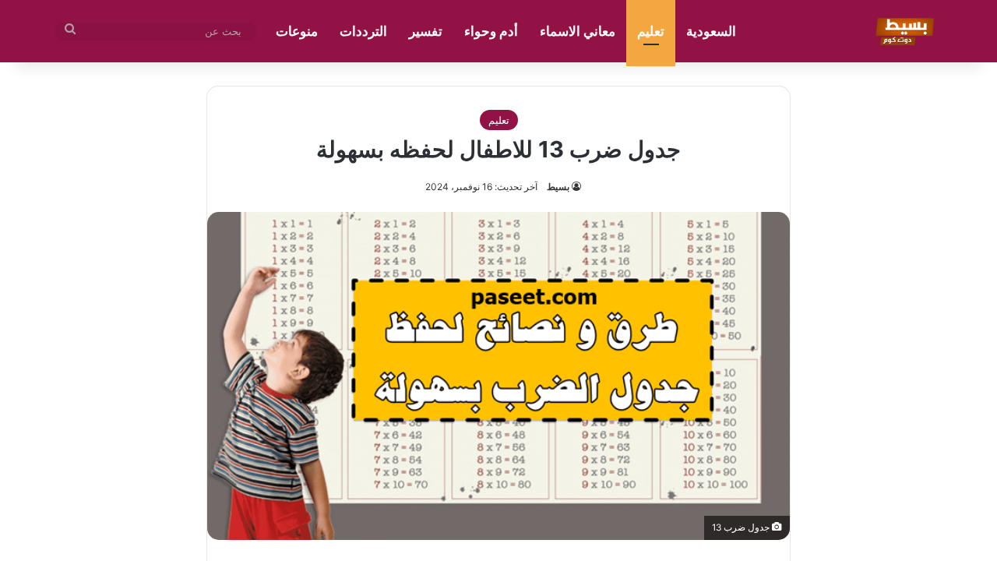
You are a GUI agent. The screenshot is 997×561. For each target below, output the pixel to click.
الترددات (363, 31)
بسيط (558, 186)
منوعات (297, 31)
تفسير (425, 31)
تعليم (650, 31)
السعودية (711, 31)
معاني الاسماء (577, 31)
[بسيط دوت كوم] (902, 31)
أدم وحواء (491, 31)
